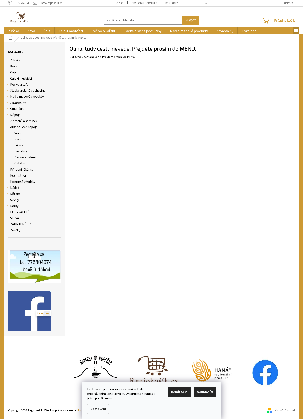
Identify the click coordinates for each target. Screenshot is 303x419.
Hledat (191, 20)
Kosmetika (18, 175)
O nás (119, 3)
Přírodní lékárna (21, 169)
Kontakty (171, 3)
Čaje (13, 72)
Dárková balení (25, 157)
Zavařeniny (18, 103)
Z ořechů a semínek (23, 121)
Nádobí (15, 187)
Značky (15, 230)
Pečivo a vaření (20, 84)
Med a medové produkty (27, 96)
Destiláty (20, 151)
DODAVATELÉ (19, 212)
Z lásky (15, 60)
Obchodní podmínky (144, 3)
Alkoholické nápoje (23, 127)
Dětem (15, 193)
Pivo (17, 139)
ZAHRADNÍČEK (20, 224)
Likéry (18, 145)
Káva (13, 66)
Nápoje (15, 115)
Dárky (14, 206)
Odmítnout (179, 392)
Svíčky (14, 200)
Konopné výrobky (22, 181)
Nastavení (98, 409)
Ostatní (19, 163)
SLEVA (14, 218)
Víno (17, 133)
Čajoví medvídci (21, 78)
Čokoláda (17, 109)
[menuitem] (13, 31)
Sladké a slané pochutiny (27, 90)
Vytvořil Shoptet (285, 410)
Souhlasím (205, 392)
